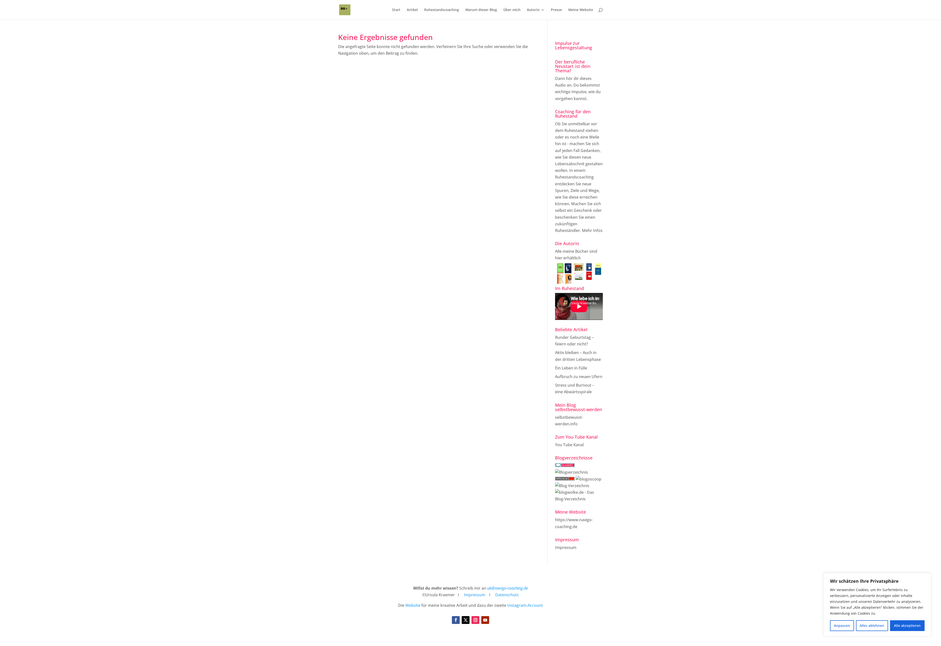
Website (412, 605)
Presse (556, 10)
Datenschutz (507, 594)
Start (396, 10)
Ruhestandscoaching (441, 10)
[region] (877, 604)
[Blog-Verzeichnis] (565, 465)
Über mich (511, 10)
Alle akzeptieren (907, 625)
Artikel (412, 10)
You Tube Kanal (569, 444)
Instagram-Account (525, 605)
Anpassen (842, 625)
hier (558, 258)
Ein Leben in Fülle (571, 368)
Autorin (533, 10)
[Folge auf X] (466, 620)
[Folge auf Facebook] (456, 620)
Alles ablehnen (872, 625)
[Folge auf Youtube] (485, 620)
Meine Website (580, 10)
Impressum (565, 547)
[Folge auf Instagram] (475, 620)
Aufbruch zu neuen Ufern (578, 376)
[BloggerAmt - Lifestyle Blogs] (571, 472)
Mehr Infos (592, 230)
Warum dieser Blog (481, 10)
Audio (560, 85)
